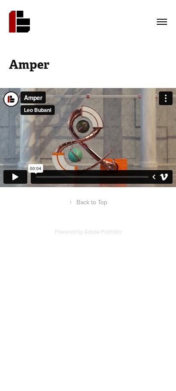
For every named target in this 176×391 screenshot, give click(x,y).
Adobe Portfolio (102, 231)
